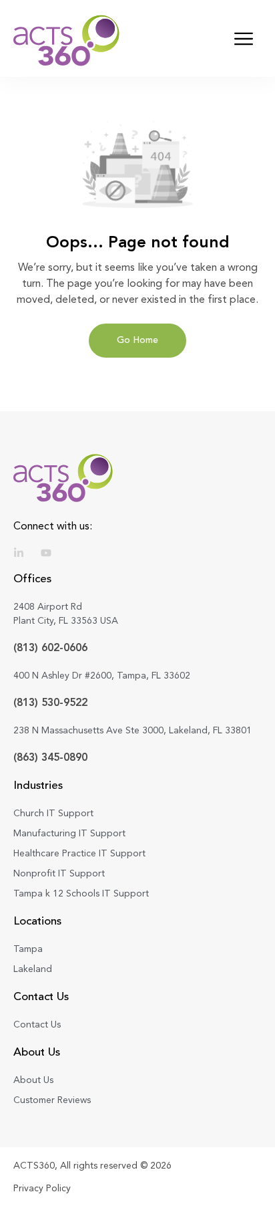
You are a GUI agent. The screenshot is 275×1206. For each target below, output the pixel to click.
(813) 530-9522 (50, 702)
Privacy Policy (42, 1188)
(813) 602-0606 (50, 647)
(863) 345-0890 (50, 757)
